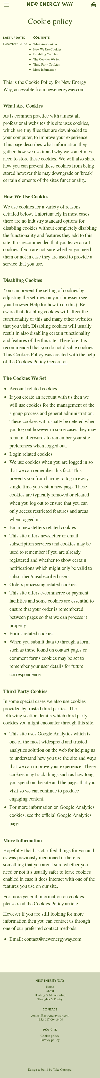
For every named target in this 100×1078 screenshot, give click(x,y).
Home (50, 987)
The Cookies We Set (46, 59)
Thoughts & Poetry (50, 999)
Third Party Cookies (46, 64)
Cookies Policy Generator (41, 361)
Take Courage (62, 1069)
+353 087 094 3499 (50, 1020)
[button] (94, 5)
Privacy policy (50, 1040)
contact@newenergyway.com (50, 1015)
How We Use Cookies (47, 49)
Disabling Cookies (45, 54)
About (50, 991)
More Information (44, 69)
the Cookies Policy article (52, 903)
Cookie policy (50, 1035)
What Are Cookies (45, 44)
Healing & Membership (50, 995)
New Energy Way (50, 5)
